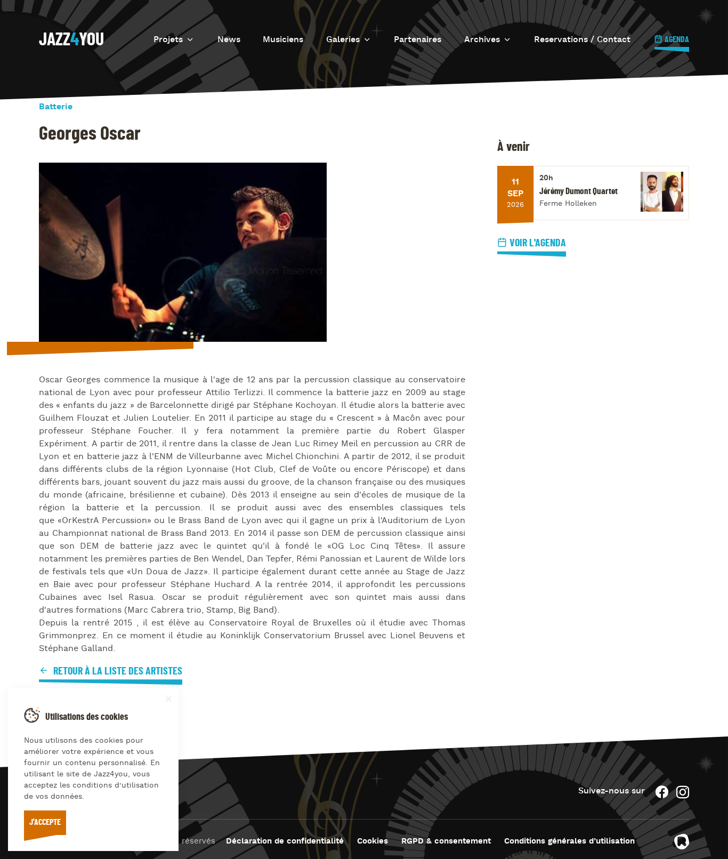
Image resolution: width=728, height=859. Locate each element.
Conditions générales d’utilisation (569, 841)
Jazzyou (71, 40)
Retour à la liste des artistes (116, 671)
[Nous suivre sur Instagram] (682, 792)
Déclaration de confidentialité (285, 841)
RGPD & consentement (446, 841)
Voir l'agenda (537, 243)
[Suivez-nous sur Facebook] (662, 792)
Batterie (55, 107)
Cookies (372, 841)
